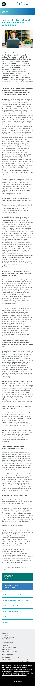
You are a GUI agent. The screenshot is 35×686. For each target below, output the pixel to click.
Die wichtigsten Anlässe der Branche (18, 600)
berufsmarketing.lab (13, 53)
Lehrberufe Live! (20, 57)
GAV (6, 622)
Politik (7, 617)
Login (19, 4)
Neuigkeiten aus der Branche (15, 595)
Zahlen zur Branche (12, 606)
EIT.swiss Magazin (11, 611)
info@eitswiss (6, 659)
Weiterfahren (17, 681)
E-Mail (6, 578)
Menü (26, 4)
